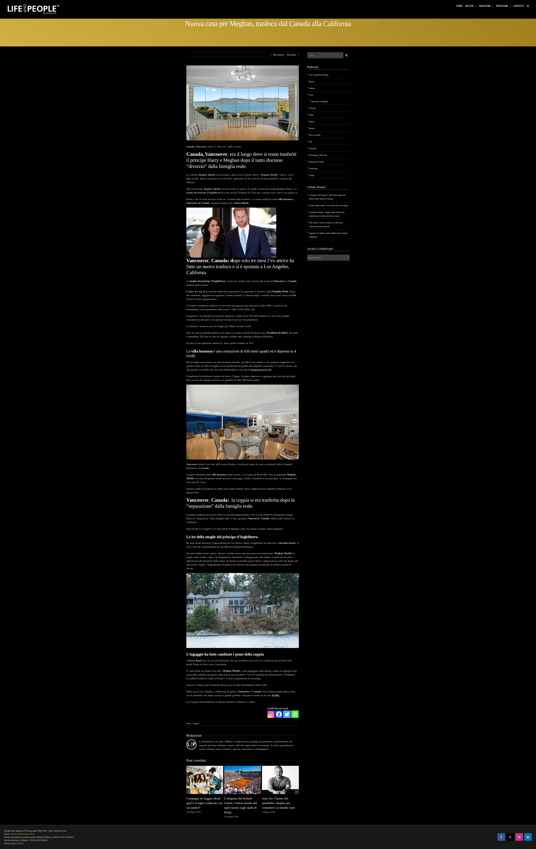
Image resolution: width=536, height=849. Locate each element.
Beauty (311, 81)
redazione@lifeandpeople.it (22, 833)
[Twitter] (287, 714)
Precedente (278, 54)
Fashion (312, 88)
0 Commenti (208, 811)
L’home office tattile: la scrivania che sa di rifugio (328, 205)
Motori (311, 121)
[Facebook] (279, 714)
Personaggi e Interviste (318, 155)
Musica (311, 128)
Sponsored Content (316, 161)
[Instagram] (271, 714)
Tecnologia (313, 168)
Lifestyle (312, 108)
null (310, 141)
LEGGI (20, 843)
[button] (528, 6)
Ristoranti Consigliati (319, 101)
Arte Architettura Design (318, 74)
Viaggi (311, 175)
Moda (311, 114)
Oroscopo (312, 148)
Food (311, 95)
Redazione (194, 735)
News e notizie (192, 723)
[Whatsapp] (295, 714)
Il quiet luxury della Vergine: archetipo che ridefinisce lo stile (204, 803)
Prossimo (291, 54)
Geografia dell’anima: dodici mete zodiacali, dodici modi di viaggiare (280, 803)
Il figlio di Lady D (195, 291)
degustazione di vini (261, 369)
